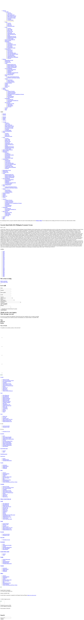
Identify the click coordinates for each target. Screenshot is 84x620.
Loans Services (10, 51)
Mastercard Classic (6, 399)
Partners (4, 195)
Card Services (9, 50)
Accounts (6, 11)
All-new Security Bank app (10, 39)
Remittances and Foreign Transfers (13, 77)
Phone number (3, 292)
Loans (6, 22)
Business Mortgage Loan (11, 65)
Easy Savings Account (11, 17)
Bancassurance (10, 46)
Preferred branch (3, 301)
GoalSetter (9, 18)
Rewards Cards (10, 31)
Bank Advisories (8, 40)
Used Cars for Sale (6, 425)
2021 (4, 256)
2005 (4, 273)
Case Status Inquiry (10, 55)
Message (2, 305)
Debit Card (5, 388)
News (6, 108)
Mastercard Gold (6, 397)
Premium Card (5, 508)
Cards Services (5, 517)
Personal (4, 10)
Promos (8, 35)
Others (1, 470)
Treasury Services (10, 80)
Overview (9, 12)
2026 (4, 251)
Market (6, 78)
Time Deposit (9, 45)
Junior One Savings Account (8, 385)
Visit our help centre (4, 282)
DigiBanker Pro (10, 70)
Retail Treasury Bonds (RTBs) (8, 439)
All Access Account (10, 14)
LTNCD (4, 440)
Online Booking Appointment (12, 57)
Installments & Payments (11, 37)
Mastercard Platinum (6, 398)
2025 (4, 252)
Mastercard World (6, 400)
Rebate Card (5, 509)
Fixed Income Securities (11, 44)
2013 (4, 264)
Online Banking (10, 105)
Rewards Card (5, 507)
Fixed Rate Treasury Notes (7, 441)
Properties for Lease (6, 431)
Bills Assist (5, 403)
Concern (2, 296)
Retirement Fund (6, 459)
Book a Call (7, 86)
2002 (4, 276)
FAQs (4, 411)
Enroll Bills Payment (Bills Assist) (9, 514)
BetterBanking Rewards (11, 36)
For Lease (2, 537)
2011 (4, 266)
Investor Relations (10, 96)
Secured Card (5, 510)
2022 (4, 255)
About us (4, 89)
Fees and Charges (6, 477)
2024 (4, 253)
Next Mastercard (6, 396)
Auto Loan (9, 24)
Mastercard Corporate (7, 401)
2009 (4, 268)
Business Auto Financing (11, 67)
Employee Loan (6, 418)
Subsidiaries (9, 95)
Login (2, 111)
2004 (4, 274)
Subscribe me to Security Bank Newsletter (9, 308)
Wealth (4, 88)
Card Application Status (11, 53)
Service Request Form (9, 74)
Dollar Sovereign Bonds (7, 443)
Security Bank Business (11, 69)
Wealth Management (3, 454)
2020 (4, 257)
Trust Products (10, 43)
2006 (4, 272)
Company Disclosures (11, 93)
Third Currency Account (7, 384)
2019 (4, 258)
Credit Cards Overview (7, 506)
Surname (2, 290)
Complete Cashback (6, 402)
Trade (6, 75)
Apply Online (9, 13)
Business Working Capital (12, 66)
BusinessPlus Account (9, 60)
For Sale (2, 531)
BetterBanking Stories (7, 479)
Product (1, 299)
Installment (5, 511)
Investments (7, 41)
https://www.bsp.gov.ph (31, 595)
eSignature (9, 58)
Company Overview (11, 91)
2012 (4, 265)
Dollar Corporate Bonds (7, 444)
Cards (6, 27)
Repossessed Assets (10, 26)
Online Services (8, 48)
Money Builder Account (11, 15)
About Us (7, 90)
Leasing (6, 83)
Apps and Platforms (8, 68)
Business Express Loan (11, 64)
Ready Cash (5, 406)
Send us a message (3, 281)
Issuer (4, 451)
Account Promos (10, 19)
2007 (4, 271)
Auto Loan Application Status (12, 54)
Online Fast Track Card (11, 34)
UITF (4, 435)
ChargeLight (5, 407)
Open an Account (6, 379)
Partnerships (9, 101)
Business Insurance (8, 82)
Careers (6, 107)
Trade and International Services (13, 76)
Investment (2, 433)
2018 (4, 259)
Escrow (4, 458)
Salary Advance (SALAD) (7, 419)
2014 (4, 263)
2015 (4, 262)
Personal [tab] (4, 116)
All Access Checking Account (8, 380)
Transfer (1, 462)
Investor (4, 450)
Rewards (4, 410)
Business (4, 59)
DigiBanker (9, 71)
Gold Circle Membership (9, 21)
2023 (4, 254)
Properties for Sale (6, 535)
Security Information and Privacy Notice (10, 481)
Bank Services (10, 49)
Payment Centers (10, 38)
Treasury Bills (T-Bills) (7, 438)
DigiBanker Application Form (12, 72)
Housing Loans (5, 524)
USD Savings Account (11, 16)
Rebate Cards (9, 30)
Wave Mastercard (6, 395)
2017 (4, 260)
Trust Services (2, 456)
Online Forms (9, 104)
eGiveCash (9, 106)
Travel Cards (9, 32)
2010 (4, 267)
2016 (4, 261)
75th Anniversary (10, 97)
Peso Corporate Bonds (7, 442)
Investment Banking (11, 81)
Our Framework (10, 99)
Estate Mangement (6, 561)
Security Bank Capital (11, 47)
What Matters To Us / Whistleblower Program (15, 94)
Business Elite (7, 61)
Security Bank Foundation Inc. (12, 100)
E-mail (1, 294)
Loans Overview (6, 523)
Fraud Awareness (6, 480)
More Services (7, 102)
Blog (6, 109)
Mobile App (5, 467)
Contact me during (3, 303)
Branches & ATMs (10, 103)
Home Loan (9, 25)
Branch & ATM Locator (7, 476)
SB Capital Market (6, 548)
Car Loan (4, 417)
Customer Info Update (11, 56)
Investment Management (7, 445)
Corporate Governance (11, 92)
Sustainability (7, 98)
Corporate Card (8, 62)
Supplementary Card (11, 33)
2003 (4, 275)
